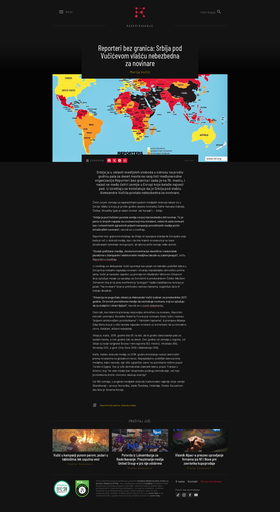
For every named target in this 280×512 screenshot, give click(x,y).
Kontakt (193, 481)
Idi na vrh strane (211, 481)
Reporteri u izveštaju (105, 259)
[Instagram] (184, 494)
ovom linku (153, 493)
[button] (219, 11)
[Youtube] (196, 494)
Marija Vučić (140, 72)
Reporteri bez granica (110, 405)
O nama (180, 481)
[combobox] (200, 12)
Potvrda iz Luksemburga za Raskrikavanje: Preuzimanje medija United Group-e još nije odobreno (140, 459)
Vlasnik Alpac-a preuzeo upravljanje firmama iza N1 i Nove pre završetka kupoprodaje (199, 459)
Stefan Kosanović (80, 464)
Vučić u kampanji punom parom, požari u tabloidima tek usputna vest (80, 457)
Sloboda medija (128, 405)
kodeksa (149, 483)
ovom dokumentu (152, 305)
